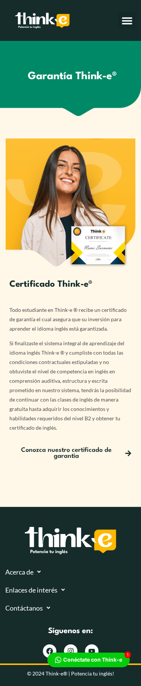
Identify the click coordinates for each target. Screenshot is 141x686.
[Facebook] (49, 651)
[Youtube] (92, 651)
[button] (126, 20)
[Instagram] (70, 651)
